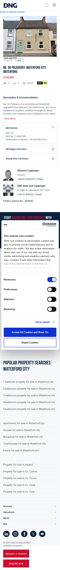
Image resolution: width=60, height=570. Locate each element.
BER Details (12, 128)
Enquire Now (16, 564)
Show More (9, 118)
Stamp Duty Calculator (17, 158)
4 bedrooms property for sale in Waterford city (29, 402)
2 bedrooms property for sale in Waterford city (29, 388)
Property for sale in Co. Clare (19, 485)
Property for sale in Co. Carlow (20, 471)
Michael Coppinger (28, 170)
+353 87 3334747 (26, 179)
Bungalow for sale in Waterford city (23, 436)
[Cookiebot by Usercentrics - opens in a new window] (42, 225)
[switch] (51, 289)
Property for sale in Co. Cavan (20, 478)
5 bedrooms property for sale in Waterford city (29, 409)
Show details (43, 322)
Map (19, 61)
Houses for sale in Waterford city (21, 430)
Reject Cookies (30, 342)
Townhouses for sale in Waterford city (24, 443)
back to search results (12, 11)
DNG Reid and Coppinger (31, 185)
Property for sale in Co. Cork (19, 491)
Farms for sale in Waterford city (21, 450)
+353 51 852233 (25, 194)
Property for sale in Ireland (18, 464)
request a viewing (16, 554)
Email (40, 179)
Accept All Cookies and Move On (30, 332)
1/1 (8, 61)
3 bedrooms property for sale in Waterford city (29, 395)
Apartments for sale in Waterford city (24, 423)
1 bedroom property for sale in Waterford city (28, 381)
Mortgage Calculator (16, 149)
